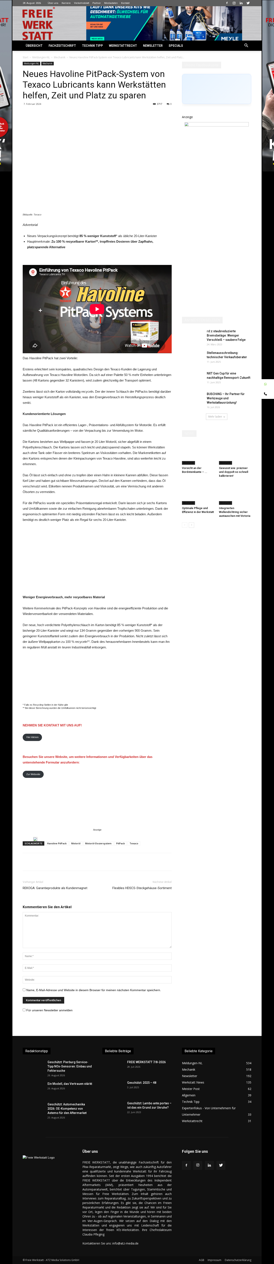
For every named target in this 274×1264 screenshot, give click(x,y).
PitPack (120, 843)
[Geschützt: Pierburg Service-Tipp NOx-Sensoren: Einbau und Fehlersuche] (33, 1067)
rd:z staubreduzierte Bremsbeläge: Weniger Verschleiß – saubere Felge (226, 335)
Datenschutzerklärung (238, 1260)
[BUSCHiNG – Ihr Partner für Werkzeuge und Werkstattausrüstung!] (192, 399)
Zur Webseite (33, 774)
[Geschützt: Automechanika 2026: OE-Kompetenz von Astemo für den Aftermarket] (32, 1109)
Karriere (66, 3)
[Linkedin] (241, 3)
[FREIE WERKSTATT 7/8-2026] (113, 1067)
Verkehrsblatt (81, 3)
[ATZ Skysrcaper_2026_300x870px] (217, 125)
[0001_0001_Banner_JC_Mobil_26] (35, 839)
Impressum (214, 1260)
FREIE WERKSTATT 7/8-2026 (146, 1062)
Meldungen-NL (41, 57)
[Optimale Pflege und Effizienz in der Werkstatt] (198, 493)
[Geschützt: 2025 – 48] (113, 1088)
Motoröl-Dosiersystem (98, 843)
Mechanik (59, 57)
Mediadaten (111, 3)
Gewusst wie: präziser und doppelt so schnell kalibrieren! (233, 471)
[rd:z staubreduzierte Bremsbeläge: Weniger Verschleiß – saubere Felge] (192, 336)
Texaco (134, 843)
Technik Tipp (92, 45)
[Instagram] (234, 3)
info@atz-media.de (125, 1243)
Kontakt (125, 3)
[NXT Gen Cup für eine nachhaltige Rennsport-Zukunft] (192, 380)
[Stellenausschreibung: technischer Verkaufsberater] (192, 358)
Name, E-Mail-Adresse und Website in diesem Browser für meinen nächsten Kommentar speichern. (93, 990)
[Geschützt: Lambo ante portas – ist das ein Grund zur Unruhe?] (113, 1108)
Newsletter (153, 45)
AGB (201, 1260)
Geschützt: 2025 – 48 (141, 1082)
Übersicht (34, 45)
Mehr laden (215, 416)
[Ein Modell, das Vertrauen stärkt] (33, 1089)
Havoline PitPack (57, 843)
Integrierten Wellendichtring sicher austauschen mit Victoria (234, 512)
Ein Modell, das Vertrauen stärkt (70, 1083)
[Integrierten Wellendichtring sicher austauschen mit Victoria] (235, 493)
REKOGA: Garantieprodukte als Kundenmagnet (55, 888)
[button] (246, 46)
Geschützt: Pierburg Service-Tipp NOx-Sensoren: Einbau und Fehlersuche (70, 1066)
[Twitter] (248, 3)
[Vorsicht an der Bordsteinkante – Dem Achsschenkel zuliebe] (198, 453)
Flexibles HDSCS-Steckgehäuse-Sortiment (142, 888)
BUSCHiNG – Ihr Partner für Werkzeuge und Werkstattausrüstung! (226, 398)
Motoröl (75, 843)
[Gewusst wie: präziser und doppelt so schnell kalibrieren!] (235, 453)
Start (25, 57)
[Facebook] (227, 3)
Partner (96, 3)
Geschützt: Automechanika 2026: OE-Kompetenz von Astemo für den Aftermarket (67, 1109)
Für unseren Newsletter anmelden (49, 1010)
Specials (176, 45)
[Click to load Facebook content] (216, 89)
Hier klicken (32, 737)
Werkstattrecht (123, 45)
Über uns (53, 3)
